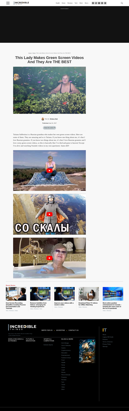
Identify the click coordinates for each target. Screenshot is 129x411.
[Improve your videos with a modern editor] (64, 294)
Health (58, 3)
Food (62, 360)
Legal (63, 370)
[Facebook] (93, 3)
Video (34, 53)
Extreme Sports (48, 345)
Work (81, 3)
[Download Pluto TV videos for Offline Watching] (89, 294)
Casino (63, 348)
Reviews (70, 3)
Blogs (64, 339)
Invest (63, 367)
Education (64, 353)
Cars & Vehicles (66, 345)
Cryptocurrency (66, 350)
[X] (96, 3)
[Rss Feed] (102, 3)
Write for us (47, 330)
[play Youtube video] (49, 170)
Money (63, 372)
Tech (76, 3)
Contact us (74, 330)
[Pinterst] (105, 3)
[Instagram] (99, 3)
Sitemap (105, 346)
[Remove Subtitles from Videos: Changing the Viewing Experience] (40, 294)
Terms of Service (108, 342)
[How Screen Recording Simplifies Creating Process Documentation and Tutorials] (16, 294)
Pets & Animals (65, 374)
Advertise (60, 330)
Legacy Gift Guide (108, 337)
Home (63, 3)
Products (64, 377)
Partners (105, 339)
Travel (63, 384)
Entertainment (65, 355)
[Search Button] (121, 3)
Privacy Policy (107, 344)
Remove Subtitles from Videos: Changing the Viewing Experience (38, 304)
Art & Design (65, 343)
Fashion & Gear (66, 357)
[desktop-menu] (8, 3)
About (104, 334)
